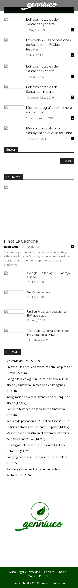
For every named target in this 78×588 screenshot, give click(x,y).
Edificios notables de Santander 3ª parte (32, 427)
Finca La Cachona (21, 241)
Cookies (49, 572)
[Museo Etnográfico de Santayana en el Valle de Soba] (14, 132)
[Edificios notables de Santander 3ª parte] (14, 24)
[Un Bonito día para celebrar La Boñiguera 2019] (14, 317)
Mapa (31, 576)
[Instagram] (28, 563)
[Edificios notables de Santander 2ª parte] (14, 70)
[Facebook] (17, 563)
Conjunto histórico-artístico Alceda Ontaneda (35, 409)
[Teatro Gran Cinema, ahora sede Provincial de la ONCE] (14, 336)
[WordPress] (50, 563)
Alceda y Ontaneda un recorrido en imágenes (35, 385)
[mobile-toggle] (6, 5)
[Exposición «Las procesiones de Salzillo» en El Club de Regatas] (14, 45)
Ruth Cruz (11, 247)
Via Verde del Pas (38, 292)
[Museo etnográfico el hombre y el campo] (14, 112)
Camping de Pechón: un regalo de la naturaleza (36, 457)
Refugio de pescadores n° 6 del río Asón (32, 421)
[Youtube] (61, 563)
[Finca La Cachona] (39, 210)
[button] (72, 5)
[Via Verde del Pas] (14, 297)
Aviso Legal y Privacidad (24, 572)
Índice (62, 572)
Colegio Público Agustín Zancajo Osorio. (32, 379)
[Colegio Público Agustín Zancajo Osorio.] (14, 278)
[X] (39, 563)
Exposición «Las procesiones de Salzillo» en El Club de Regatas (48, 44)
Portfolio (44, 576)
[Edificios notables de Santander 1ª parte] (14, 90)
